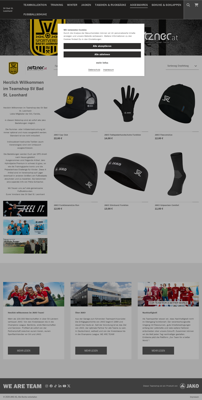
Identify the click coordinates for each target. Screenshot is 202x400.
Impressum (108, 69)
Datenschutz (94, 69)
